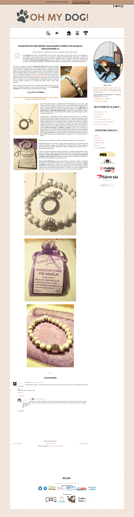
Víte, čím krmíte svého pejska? (101, 124)
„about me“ (108, 98)
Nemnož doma (97, 137)
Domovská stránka (50, 443)
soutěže (105, 101)
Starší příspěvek (83, 443)
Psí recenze (50, 372)
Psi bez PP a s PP (98, 140)
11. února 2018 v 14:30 (40, 399)
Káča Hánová (28, 382)
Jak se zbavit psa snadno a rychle (102, 119)
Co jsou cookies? (77, 2)
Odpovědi (21, 395)
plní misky (54, 52)
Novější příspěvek (18, 443)
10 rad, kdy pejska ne (99, 114)
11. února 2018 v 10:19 (37, 382)
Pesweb (96, 135)
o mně (114, 94)
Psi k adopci (97, 147)
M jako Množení (98, 117)
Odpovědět (20, 392)
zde (71, 60)
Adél (30, 399)
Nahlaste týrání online (99, 142)
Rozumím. (86, 2)
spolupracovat (104, 96)
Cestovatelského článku (38, 76)
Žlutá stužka (97, 145)
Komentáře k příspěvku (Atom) (55, 446)
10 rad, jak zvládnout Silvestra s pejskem (104, 121)
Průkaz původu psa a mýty (100, 112)
